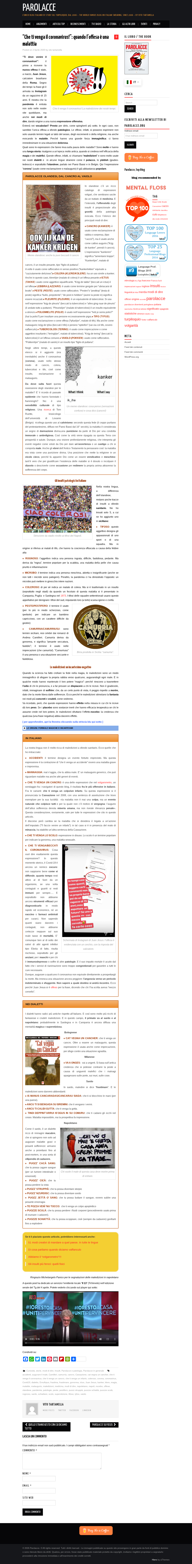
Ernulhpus (44, 1382)
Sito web (28, 1498)
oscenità (143, 299)
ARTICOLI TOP (59, 24)
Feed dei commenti (133, 352)
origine (135, 299)
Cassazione (81, 1374)
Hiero (154, 1559)
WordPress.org (131, 357)
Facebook (74, 1410)
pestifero (63, 1390)
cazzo (165, 206)
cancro (71, 1374)
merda (143, 292)
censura (156, 210)
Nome (26, 1473)
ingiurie (138, 286)
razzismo (128, 309)
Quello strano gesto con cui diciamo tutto (46, 1426)
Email (27, 1485)
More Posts (49, 1410)
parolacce (155, 298)
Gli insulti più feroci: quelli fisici (46, 1264)
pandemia (37, 1390)
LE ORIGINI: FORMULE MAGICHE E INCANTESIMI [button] (50, 728)
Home (28, 24)
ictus (82, 1382)
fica (136, 281)
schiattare (42, 1394)
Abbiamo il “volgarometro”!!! (44, 1256)
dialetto (35, 1382)
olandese (26, 1390)
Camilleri (53, 1374)
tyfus (77, 1394)
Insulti (57, 1371)
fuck (160, 281)
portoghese (148, 304)
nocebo (99, 1386)
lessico (163, 286)
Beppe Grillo (156, 202)
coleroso (92, 1378)
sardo (34, 1394)
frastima (54, 1382)
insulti (155, 286)
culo (154, 214)
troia (152, 314)
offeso (54, 987)
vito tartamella (55, 50)
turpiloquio (132, 319)
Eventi (144, 24)
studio (147, 314)
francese (146, 280)
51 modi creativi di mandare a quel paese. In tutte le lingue (63, 1242)
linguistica (129, 292)
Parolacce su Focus (102, 1424)
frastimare (64, 1382)
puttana (157, 304)
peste (55, 1390)
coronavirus (110, 1378)
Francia (154, 281)
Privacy (156, 24)
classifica (164, 210)
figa (139, 281)
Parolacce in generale (93, 1371)
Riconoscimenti (78, 24)
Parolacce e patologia (72, 1371)
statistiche (130, 313)
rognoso (26, 1394)
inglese (146, 286)
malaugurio (36, 1386)
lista (136, 292)
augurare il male (40, 1374)
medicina (59, 1386)
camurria (62, 1374)
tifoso (71, 1394)
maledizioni (48, 1386)
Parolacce (39, 8)
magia (114, 1382)
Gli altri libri (128, 24)
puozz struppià (76, 1390)
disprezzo (162, 215)
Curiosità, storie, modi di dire (40, 1371)
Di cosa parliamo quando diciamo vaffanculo (54, 1249)
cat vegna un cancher (98, 1374)
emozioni (164, 219)
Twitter (62, 1410)
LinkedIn (86, 1410)
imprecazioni (129, 287)
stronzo (140, 313)
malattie (26, 1386)
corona (100, 1378)
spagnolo (164, 309)
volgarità (131, 325)
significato (153, 308)
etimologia (129, 280)
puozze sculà (106, 1390)
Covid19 (26, 1382)
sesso (143, 309)
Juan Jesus (91, 1382)
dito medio (156, 219)
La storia (111, 24)
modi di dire (70, 1386)
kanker (101, 1382)
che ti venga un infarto (76, 1378)
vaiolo (83, 1394)
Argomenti (41, 24)
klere (107, 1382)
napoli (91, 1386)
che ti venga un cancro (53, 1378)
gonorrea (74, 1382)
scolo (51, 1394)
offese (107, 1386)
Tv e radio (96, 24)
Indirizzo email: (131, 131)
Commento (29, 1450)
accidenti (26, 1374)
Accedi (127, 342)
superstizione (61, 1394)
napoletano (82, 1386)
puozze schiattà (91, 1390)
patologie (47, 1390)
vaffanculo (152, 319)
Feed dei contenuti (133, 347)
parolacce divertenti (133, 304)
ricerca (136, 309)
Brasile (164, 202)
